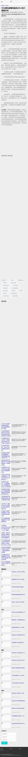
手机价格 (21, 290)
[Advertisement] (14, 140)
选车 (4, 743)
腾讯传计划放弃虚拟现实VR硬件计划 (19, 667)
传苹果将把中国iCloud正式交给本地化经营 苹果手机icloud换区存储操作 (19, 432)
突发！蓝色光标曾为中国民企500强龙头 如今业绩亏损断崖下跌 (19, 534)
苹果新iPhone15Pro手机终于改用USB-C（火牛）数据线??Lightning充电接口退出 (19, 527)
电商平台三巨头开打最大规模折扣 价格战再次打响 (19, 469)
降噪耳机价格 (20, 280)
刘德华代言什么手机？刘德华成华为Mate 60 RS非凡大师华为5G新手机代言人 (19, 440)
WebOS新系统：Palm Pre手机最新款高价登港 (19, 447)
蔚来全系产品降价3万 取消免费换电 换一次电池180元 (19, 462)
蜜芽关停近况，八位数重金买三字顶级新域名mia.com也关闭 (19, 483)
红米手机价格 (13, 282)
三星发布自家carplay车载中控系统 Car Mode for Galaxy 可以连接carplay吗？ (19, 542)
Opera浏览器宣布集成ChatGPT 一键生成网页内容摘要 (19, 549)
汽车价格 (13, 290)
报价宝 (3, 5)
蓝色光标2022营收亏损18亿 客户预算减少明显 (19, 498)
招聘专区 (20, 748)
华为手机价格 (6, 285)
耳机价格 (5, 282)
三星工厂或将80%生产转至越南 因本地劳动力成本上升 (19, 505)
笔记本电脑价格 (14, 288)
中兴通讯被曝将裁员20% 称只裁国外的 (19, 520)
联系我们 (11, 748)
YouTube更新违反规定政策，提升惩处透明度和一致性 (19, 425)
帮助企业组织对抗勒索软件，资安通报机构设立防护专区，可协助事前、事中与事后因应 (19, 454)
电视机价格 (5, 288)
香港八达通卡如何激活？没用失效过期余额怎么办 (19, 512)
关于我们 (2, 748)
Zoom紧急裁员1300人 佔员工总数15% (19, 563)
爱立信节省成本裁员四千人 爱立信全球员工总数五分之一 (19, 476)
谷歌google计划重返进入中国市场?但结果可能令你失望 (19, 556)
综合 (7, 5)
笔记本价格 (5, 290)
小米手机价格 (15, 285)
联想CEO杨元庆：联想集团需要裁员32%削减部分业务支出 (19, 491)
